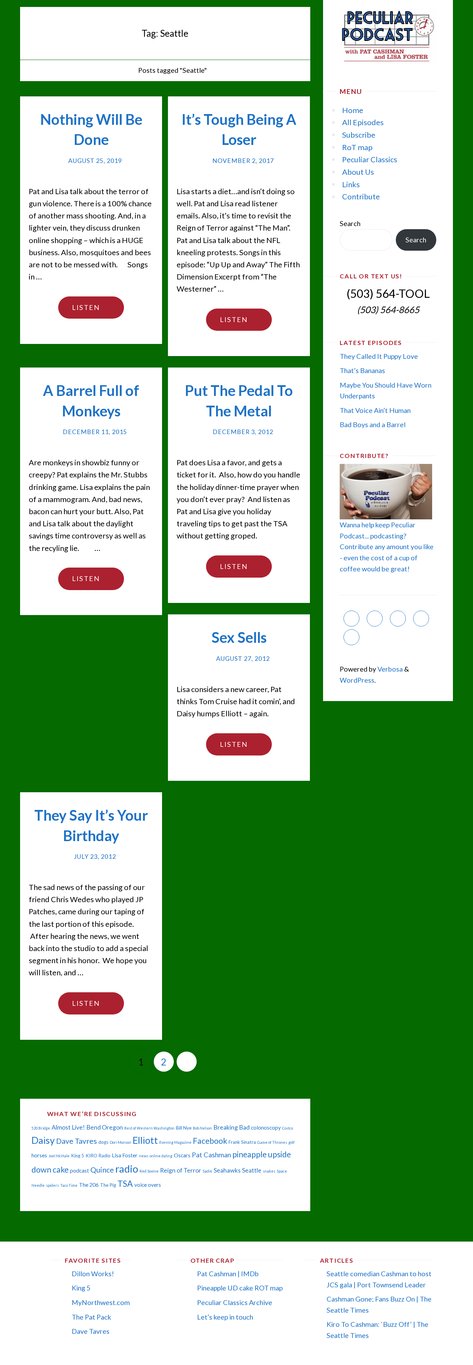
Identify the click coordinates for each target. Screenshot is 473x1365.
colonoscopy (266, 1127)
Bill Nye (183, 1128)
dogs (103, 1142)
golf (291, 1142)
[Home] (126, 70)
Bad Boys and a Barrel (372, 424)
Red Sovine (149, 1171)
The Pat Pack (91, 1317)
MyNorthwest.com (101, 1302)
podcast (79, 1170)
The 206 (89, 1185)
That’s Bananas (362, 370)
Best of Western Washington (149, 1128)
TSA (125, 1183)
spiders (52, 1185)
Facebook (210, 1141)
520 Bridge (41, 1128)
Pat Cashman (211, 1154)
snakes (269, 1171)
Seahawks (227, 1170)
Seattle (251, 1170)
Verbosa (389, 669)
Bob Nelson (202, 1128)
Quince (102, 1169)
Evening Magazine (175, 1142)
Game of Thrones (272, 1142)
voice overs (147, 1185)
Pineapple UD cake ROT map (240, 1288)
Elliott (145, 1140)
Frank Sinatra (242, 1142)
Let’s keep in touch (225, 1317)
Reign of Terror (180, 1170)
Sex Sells (239, 637)
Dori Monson (120, 1142)
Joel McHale (59, 1156)
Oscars (182, 1155)
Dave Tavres (76, 1141)
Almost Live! (68, 1127)
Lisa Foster (124, 1155)
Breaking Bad (231, 1127)
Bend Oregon (104, 1127)
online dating (161, 1156)
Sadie (207, 1171)
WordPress (357, 680)
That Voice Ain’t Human (375, 410)
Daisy (43, 1140)
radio (126, 1169)
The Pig (108, 1185)
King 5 (77, 1155)
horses (39, 1155)
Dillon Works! (93, 1273)
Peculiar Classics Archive (234, 1302)
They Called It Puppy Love (379, 356)
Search (350, 223)
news (143, 1156)
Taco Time (69, 1185)
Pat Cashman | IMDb (228, 1273)
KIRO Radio (98, 1155)
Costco (287, 1128)
